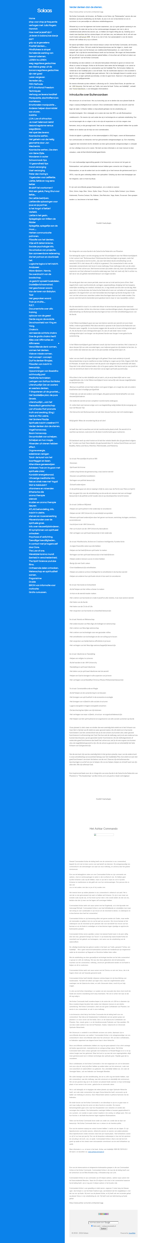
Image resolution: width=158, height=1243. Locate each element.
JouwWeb (132, 1233)
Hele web (96, 1226)
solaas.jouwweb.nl (109, 1226)
